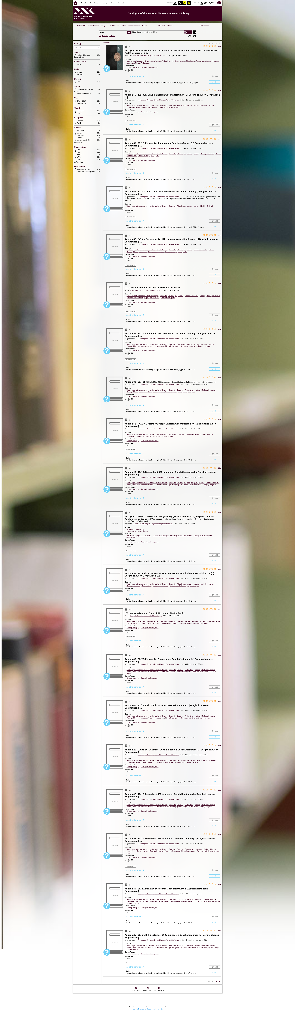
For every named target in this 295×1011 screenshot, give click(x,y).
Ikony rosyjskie (192, 483)
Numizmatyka (146, 586)
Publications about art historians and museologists (128, 26)
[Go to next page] (216, 43)
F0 (202, 3)
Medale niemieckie (200, 105)
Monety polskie (199, 535)
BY (189, 3)
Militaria (211, 250)
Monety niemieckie (133, 107)
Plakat (137, 63)
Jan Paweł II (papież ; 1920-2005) (139, 535)
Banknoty (167, 61)
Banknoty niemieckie (184, 760)
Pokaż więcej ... (79, 142)
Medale (189, 105)
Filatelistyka (190, 61)
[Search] (194, 32)
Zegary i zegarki (204, 346)
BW (179, 3)
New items (94, 3)
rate (219, 46)
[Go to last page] (219, 43)
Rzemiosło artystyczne (166, 107)
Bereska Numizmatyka (161, 535)
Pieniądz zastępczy (168, 298)
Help (112, 3)
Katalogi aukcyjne (133, 67)
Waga (200, 485)
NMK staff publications (166, 26)
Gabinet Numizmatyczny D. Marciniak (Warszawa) (145, 61)
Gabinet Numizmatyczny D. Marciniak (147, 55)
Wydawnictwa (179, 762)
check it (214, 82)
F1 (206, 3)
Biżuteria (180, 390)
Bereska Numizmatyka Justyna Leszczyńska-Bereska (152, 524)
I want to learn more (139, 1009)
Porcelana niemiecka (195, 623)
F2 (211, 3)
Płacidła (199, 901)
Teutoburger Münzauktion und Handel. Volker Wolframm (158, 100)
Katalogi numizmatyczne (149, 67)
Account (121, 3)
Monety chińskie (199, 206)
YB (184, 3)
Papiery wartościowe (203, 61)
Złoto (178, 107)
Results (84, 3)
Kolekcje (112, 36)
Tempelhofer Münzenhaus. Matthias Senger (146, 290)
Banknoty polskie (179, 61)
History (104, 3)
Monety (211, 105)
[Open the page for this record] (115, 59)
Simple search (103, 36)
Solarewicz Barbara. (136, 529)
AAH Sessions (204, 26)
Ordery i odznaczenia (149, 107)
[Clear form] (190, 36)
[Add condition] (190, 32)
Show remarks (130, 121)
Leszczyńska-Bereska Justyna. (138, 531)
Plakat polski (145, 63)
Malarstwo (198, 849)
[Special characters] (194, 36)
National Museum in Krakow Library (91, 26)
